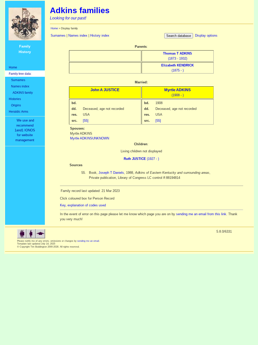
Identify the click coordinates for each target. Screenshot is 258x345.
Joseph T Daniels (111, 173)
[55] (85, 120)
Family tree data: (20, 73)
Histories (15, 99)
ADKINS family (21, 92)
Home (13, 67)
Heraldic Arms (18, 111)
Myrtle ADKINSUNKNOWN (89, 138)
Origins (15, 105)
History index (99, 35)
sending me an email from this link (201, 214)
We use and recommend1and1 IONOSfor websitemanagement (26, 130)
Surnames (17, 80)
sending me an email (88, 241)
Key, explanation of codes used (83, 205)
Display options (206, 35)
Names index (19, 86)
